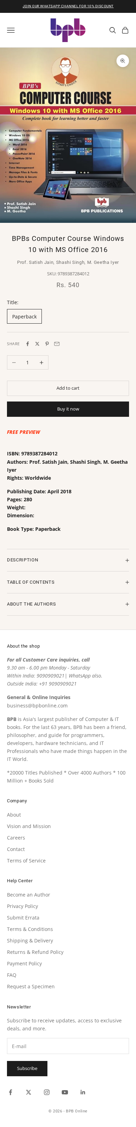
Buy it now (68, 409)
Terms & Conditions (30, 929)
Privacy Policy (22, 906)
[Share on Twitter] (37, 344)
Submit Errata (23, 917)
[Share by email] (57, 344)
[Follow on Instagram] (46, 1092)
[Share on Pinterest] (47, 344)
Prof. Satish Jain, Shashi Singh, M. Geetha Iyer (68, 262)
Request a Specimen (31, 986)
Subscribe (27, 1068)
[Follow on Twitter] (28, 1092)
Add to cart (68, 388)
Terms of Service (26, 860)
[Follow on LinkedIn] (83, 1092)
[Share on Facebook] (27, 344)
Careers (16, 837)
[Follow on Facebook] (10, 1092)
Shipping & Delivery (30, 940)
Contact (16, 849)
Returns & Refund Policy (35, 952)
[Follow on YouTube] (64, 1092)
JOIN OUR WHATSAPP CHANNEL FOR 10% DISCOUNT (68, 6)
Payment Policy (24, 963)
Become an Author (28, 894)
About (14, 814)
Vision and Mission (29, 826)
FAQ (11, 975)
